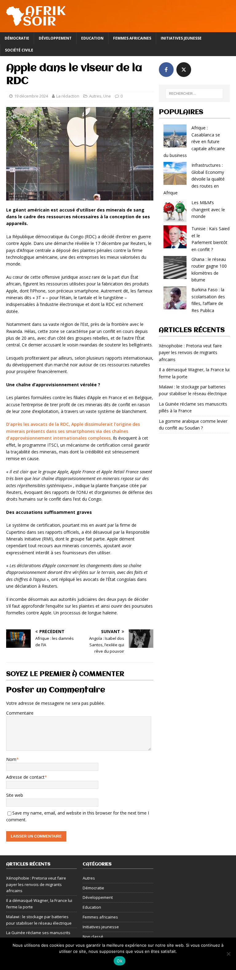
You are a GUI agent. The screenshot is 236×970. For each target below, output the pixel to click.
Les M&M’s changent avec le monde (208, 209)
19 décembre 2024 (31, 96)
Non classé (93, 936)
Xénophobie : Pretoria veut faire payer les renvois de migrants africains (190, 352)
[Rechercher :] (194, 93)
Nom (11, 759)
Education (92, 38)
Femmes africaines (132, 38)
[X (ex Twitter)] (183, 69)
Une (107, 96)
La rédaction (67, 96)
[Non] (228, 954)
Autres (95, 96)
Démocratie (17, 38)
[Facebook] (166, 69)
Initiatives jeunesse (181, 38)
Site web (14, 795)
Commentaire (19, 713)
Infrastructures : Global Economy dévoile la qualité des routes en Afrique (194, 179)
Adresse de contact (25, 777)
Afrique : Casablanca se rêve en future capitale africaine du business (194, 141)
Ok (119, 960)
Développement (55, 38)
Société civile (19, 50)
